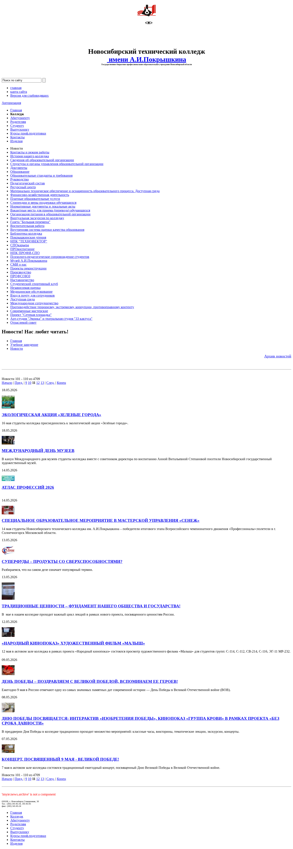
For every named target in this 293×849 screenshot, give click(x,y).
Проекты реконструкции (28, 268)
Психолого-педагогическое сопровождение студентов (49, 257)
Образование (19, 171)
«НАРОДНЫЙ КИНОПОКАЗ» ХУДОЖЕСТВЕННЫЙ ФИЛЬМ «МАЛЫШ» (73, 643)
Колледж (16, 816)
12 (38, 383)
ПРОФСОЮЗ (20, 276)
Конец (61, 383)
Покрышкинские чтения (28, 237)
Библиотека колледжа (26, 233)
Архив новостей (277, 356)
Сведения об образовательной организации (42, 160)
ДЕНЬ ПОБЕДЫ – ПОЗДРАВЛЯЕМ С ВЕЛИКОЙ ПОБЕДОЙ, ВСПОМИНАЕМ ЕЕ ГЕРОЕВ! (90, 681)
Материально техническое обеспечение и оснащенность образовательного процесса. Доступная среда (85, 191)
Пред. (19, 383)
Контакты (17, 137)
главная (15, 88)
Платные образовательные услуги (35, 199)
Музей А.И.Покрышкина (28, 260)
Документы (18, 168)
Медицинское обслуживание (31, 291)
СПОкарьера (19, 245)
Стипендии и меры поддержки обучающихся (43, 202)
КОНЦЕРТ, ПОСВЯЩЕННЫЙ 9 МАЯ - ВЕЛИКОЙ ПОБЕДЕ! (60, 759)
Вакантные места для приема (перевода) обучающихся (50, 210)
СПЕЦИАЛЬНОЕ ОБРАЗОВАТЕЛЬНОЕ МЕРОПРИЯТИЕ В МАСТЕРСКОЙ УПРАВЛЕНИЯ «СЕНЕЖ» (100, 520)
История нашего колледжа (29, 156)
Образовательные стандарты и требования (41, 175)
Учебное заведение (24, 344)
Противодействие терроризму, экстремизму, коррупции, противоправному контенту (72, 307)
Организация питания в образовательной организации (50, 214)
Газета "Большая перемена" (30, 222)
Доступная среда (22, 299)
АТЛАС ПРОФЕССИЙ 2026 (28, 487)
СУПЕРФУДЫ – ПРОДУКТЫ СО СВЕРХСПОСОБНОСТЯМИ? (62, 561)
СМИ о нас (18, 264)
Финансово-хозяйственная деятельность (39, 195)
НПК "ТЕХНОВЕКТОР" (28, 241)
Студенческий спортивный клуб (34, 284)
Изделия (16, 141)
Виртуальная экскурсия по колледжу (37, 218)
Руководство (19, 179)
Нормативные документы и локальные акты (42, 206)
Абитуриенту (20, 118)
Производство (20, 272)
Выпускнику (19, 129)
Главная (16, 110)
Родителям (18, 122)
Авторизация (11, 103)
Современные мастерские (29, 311)
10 (29, 383)
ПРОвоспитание (22, 249)
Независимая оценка (25, 288)
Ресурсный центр (23, 187)
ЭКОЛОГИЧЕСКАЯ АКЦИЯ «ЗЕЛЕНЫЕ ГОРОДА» (51, 414)
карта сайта (18, 91)
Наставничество (22, 280)
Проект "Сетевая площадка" (31, 315)
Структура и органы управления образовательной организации (56, 164)
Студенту (17, 125)
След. (50, 383)
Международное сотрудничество (34, 303)
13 (42, 383)
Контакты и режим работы (29, 152)
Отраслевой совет (23, 322)
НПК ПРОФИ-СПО (25, 253)
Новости (16, 348)
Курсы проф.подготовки (28, 133)
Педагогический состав (27, 183)
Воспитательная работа (27, 226)
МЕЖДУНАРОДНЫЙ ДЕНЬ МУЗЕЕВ (38, 450)
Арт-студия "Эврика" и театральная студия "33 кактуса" (51, 318)
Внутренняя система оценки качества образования (47, 229)
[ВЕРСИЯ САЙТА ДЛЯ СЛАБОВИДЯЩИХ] (149, 24)
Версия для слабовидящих (29, 95)
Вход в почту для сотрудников (32, 295)
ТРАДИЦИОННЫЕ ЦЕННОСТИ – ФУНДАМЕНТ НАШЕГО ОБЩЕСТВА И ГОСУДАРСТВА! (91, 606)
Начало (7, 383)
